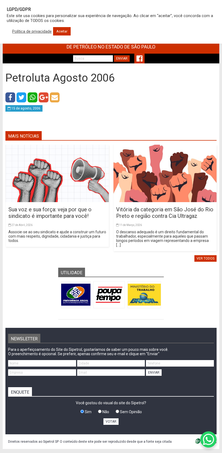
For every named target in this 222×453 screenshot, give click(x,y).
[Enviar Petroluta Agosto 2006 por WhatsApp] (32, 97)
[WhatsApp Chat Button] (208, 439)
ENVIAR (122, 58)
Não (105, 412)
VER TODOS (205, 258)
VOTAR (111, 421)
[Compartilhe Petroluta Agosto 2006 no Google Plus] (43, 97)
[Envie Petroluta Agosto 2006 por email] (55, 97)
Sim (88, 412)
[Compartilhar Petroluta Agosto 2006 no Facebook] (10, 97)
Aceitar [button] (61, 31)
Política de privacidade (32, 31)
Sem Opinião (130, 412)
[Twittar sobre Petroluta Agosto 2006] (21, 97)
